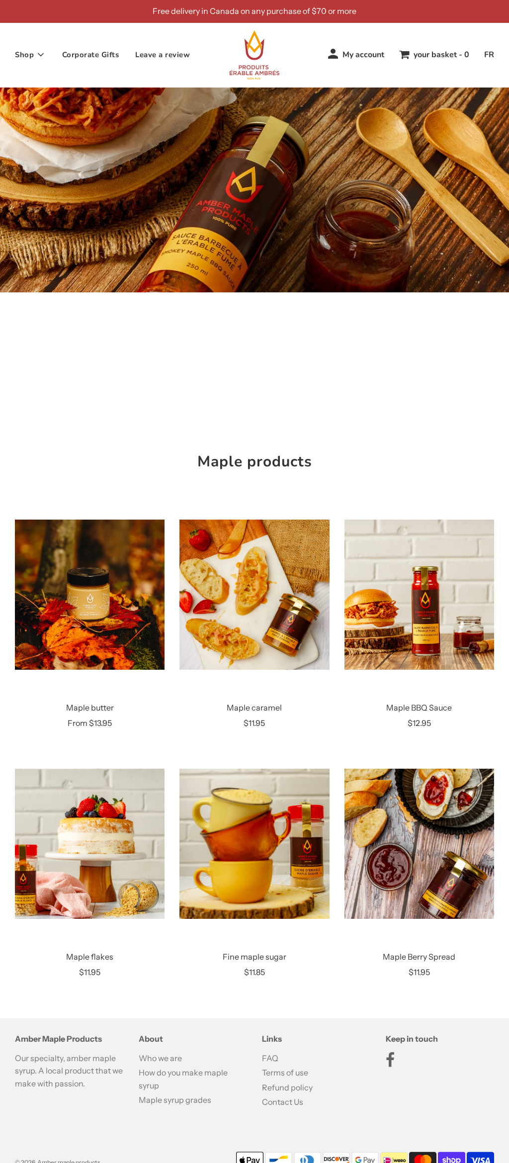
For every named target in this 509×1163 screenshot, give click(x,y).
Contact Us (282, 1102)
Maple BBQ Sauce (419, 708)
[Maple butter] (90, 594)
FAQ (270, 1058)
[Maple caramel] (254, 594)
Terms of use (285, 1072)
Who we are (160, 1058)
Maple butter (90, 708)
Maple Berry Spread (419, 957)
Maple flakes (89, 957)
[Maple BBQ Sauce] (419, 594)
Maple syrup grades (175, 1100)
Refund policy (287, 1087)
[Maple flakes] (90, 843)
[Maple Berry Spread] (419, 843)
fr (489, 54)
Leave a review (162, 55)
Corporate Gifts (90, 55)
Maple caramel (254, 708)
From (90, 723)
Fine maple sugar (254, 957)
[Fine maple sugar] (254, 843)
